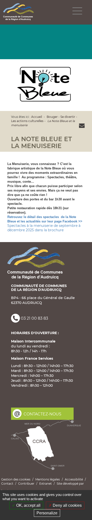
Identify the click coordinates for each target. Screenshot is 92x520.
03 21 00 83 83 (34, 318)
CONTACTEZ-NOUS (42, 414)
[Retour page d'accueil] (18, 11)
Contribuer (26, 483)
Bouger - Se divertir (61, 117)
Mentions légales (47, 479)
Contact (7, 483)
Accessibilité (74, 479)
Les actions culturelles (27, 121)
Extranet (45, 483)
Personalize (47, 513)
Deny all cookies (67, 505)
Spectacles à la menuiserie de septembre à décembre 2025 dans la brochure (43, 227)
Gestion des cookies (15, 479)
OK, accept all (27, 505)
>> (80, 221)
